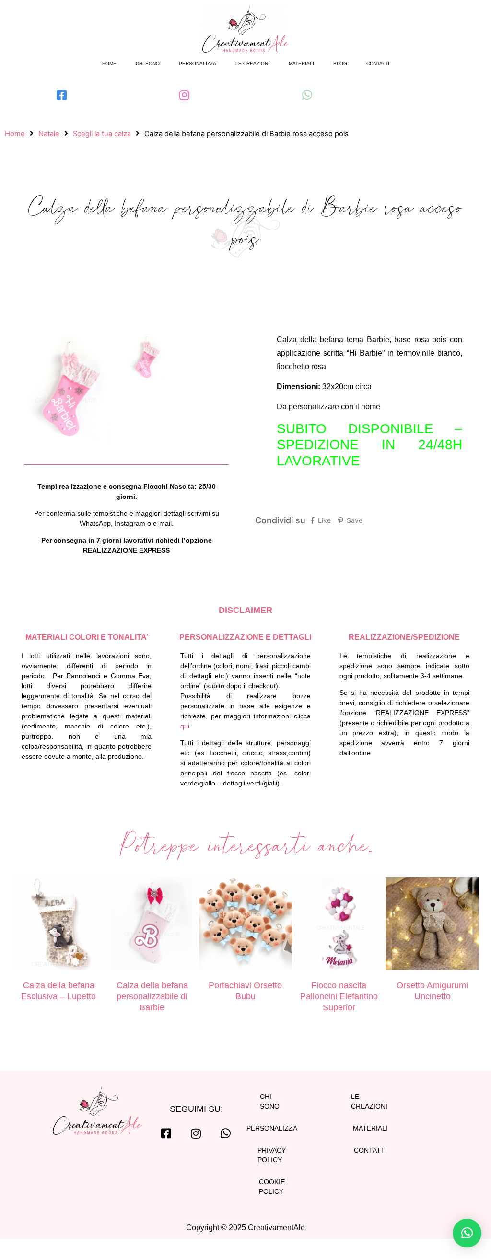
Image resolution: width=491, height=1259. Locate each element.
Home (109, 63)
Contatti (377, 63)
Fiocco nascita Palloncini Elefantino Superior (339, 996)
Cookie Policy (272, 1186)
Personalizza (197, 63)
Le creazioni (252, 63)
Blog (340, 63)
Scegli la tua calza (102, 133)
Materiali (301, 63)
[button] (467, 1233)
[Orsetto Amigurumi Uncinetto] (432, 925)
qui (184, 726)
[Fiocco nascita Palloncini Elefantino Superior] (339, 925)
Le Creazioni (369, 1101)
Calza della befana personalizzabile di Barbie (152, 996)
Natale (48, 133)
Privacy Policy (271, 1155)
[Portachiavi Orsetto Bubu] (245, 925)
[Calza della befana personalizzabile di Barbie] (152, 925)
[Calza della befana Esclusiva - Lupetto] (58, 925)
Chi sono (148, 63)
